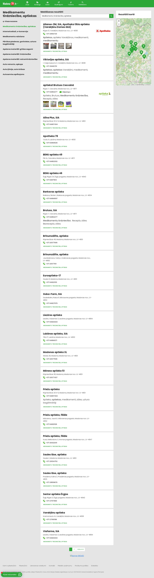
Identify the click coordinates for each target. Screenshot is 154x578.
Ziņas (27, 5)
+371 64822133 (51, 282)
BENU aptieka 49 (52, 154)
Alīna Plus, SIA (51, 117)
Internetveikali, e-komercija (15, 31)
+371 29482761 (51, 66)
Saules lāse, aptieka (54, 454)
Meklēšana (82, 5)
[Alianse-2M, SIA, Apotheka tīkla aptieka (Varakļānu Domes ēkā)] (46, 46)
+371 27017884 (51, 501)
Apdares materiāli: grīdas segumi (18, 49)
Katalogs (37, 5)
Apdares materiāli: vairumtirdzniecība (20, 59)
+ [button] (119, 21)
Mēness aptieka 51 (54, 370)
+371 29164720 (51, 34)
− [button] (119, 24)
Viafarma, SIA (51, 531)
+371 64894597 (51, 198)
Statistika (94, 566)
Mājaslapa (66, 92)
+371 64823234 (51, 322)
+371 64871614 (51, 180)
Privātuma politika (81, 566)
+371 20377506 (51, 359)
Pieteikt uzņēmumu (65, 566)
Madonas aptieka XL (55, 352)
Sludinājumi (58, 5)
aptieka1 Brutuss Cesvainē (58, 85)
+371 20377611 (51, 264)
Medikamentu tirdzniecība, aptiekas (19, 26)
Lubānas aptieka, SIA (55, 333)
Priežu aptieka (51, 389)
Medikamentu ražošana (13, 36)
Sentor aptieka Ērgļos (55, 494)
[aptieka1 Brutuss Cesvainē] (46, 104)
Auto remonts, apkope (13, 64)
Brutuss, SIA (50, 210)
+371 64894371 (51, 340)
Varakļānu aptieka (54, 512)
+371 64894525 (51, 143)
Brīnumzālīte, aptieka (55, 236)
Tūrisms (71, 5)
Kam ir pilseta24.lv (9, 566)
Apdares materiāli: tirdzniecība (17, 54)
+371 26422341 (51, 443)
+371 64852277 (51, 92)
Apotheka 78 (50, 136)
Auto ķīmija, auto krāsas (14, 69)
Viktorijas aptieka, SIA (56, 59)
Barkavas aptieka (53, 191)
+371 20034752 (51, 461)
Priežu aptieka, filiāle (55, 415)
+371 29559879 (51, 482)
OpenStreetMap (140, 84)
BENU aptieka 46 (52, 173)
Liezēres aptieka (52, 315)
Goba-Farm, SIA (52, 294)
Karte (47, 5)
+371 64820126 (51, 424)
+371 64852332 (51, 161)
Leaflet (132, 84)
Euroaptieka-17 (52, 275)
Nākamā (80, 549)
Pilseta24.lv (23, 566)
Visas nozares (11, 21)
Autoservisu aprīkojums (13, 74)
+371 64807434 (51, 124)
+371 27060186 (51, 519)
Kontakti (52, 566)
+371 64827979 (51, 303)
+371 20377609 (51, 243)
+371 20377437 (51, 377)
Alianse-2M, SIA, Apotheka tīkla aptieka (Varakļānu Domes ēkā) (66, 26)
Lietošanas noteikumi (38, 566)
